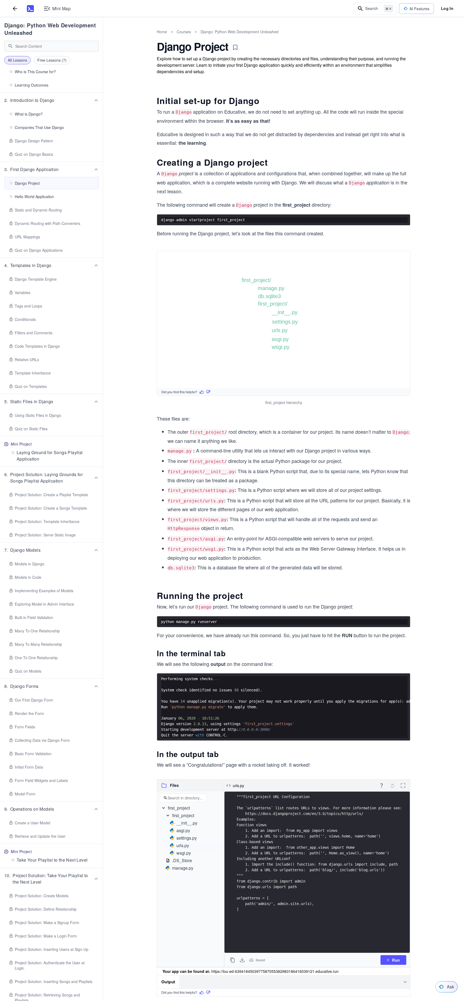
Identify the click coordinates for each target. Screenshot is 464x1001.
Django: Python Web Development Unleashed (50, 28)
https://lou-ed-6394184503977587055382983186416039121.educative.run (275, 971)
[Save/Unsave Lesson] (235, 47)
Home (162, 31)
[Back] (15, 8)
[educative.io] (30, 8)
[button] (51, 100)
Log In (447, 8)
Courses (184, 31)
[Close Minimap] (103, 37)
